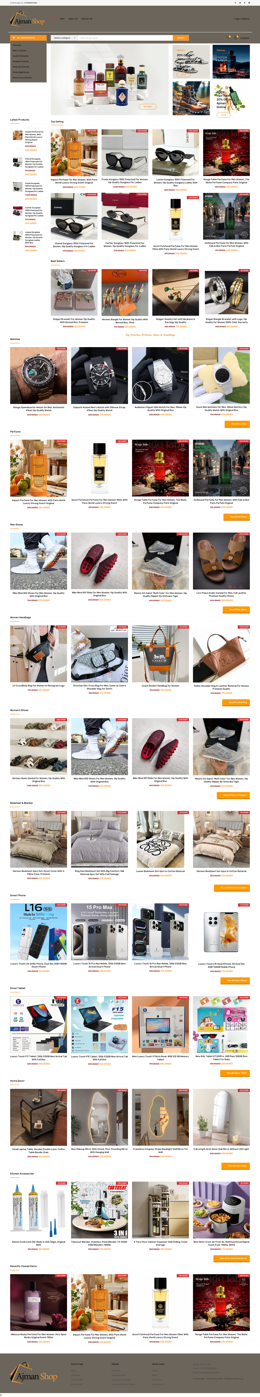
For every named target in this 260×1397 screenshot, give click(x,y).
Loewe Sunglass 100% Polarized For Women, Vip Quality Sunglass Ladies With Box (34, 237)
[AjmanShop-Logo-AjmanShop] (35, 1373)
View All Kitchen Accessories (233, 1258)
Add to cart (67, 176)
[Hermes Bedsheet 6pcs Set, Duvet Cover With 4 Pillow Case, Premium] (38, 813)
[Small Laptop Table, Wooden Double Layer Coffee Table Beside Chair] (38, 1091)
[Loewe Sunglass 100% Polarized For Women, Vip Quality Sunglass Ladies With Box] (17, 235)
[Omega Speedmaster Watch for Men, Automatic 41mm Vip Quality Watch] (38, 349)
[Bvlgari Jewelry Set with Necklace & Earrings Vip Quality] (175, 292)
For (232, 59)
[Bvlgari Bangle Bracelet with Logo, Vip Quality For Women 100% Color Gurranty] (226, 292)
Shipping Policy (119, 1375)
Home (53, 19)
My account (76, 1384)
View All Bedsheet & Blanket (234, 888)
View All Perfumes (238, 517)
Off (225, 55)
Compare (84, 176)
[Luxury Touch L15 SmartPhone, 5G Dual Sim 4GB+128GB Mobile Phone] (221, 905)
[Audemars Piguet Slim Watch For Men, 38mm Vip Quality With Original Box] (160, 349)
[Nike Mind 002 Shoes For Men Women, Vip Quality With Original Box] (38, 534)
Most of (182, 63)
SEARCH (180, 38)
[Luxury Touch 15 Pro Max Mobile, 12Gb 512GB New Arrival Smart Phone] (99, 905)
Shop (62, 19)
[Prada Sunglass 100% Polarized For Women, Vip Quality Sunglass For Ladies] (17, 187)
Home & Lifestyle (21, 67)
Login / (237, 19)
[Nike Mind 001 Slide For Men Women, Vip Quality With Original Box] (99, 534)
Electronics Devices (22, 78)
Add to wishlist (89, 176)
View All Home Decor (237, 1166)
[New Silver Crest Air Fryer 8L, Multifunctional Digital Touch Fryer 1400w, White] (221, 1183)
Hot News (116, 1371)
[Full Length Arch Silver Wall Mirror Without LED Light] (221, 1091)
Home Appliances (21, 72)
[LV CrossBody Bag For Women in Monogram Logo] (38, 627)
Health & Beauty (21, 56)
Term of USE (77, 1380)
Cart (73, 1371)
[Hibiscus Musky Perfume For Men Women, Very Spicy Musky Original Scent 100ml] (38, 1276)
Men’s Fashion (19, 51)
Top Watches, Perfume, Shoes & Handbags (150, 334)
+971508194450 (30, 3)
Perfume (223, 59)
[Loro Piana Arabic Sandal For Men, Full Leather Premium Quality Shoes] (221, 534)
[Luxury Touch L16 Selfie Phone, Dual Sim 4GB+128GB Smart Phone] (38, 905)
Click (183, 75)
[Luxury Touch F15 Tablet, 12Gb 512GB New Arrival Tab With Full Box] (99, 998)
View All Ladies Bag (238, 702)
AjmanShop (186, 59)
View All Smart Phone (237, 980)
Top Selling (57, 121)
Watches (17, 45)
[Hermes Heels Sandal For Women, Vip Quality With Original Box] (38, 720)
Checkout (75, 1375)
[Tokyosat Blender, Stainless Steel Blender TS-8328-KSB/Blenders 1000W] (99, 1183)
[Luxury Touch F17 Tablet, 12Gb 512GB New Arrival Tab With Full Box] (38, 998)
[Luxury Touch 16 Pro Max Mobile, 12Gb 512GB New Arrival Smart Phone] (160, 905)
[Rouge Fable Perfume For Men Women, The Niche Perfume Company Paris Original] (226, 152)
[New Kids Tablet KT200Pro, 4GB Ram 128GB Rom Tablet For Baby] (221, 998)
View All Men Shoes (238, 609)
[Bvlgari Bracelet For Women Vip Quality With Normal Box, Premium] (74, 292)
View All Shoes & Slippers (235, 795)
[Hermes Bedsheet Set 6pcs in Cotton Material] (221, 813)
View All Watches (239, 424)
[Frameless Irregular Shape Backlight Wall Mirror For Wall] (160, 1091)
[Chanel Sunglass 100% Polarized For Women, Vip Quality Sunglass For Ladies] (17, 162)
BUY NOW (105, 65)
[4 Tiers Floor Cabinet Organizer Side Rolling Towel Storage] (160, 1183)
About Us (73, 19)
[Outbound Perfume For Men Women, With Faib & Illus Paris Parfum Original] (226, 216)
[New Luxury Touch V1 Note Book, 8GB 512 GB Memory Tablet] (160, 998)
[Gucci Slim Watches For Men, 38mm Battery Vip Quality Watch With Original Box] (221, 349)
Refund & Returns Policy (123, 1384)
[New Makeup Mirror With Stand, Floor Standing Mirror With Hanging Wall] (99, 1091)
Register (246, 19)
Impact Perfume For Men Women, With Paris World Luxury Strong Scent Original (34, 137)
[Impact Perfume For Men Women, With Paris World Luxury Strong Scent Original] (17, 135)
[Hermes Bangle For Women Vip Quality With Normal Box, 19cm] (125, 292)
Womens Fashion (21, 61)
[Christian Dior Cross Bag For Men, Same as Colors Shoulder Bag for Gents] (99, 627)
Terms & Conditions (121, 1380)
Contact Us (86, 19)
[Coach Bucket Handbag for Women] (160, 627)
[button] (235, 38)
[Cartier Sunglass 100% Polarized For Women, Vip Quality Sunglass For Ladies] (17, 211)
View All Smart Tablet (237, 1073)
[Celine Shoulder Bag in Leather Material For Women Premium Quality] (221, 627)
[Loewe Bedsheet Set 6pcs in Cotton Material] (160, 813)
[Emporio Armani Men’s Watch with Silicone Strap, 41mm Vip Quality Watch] (99, 349)
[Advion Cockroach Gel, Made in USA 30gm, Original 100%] (38, 1183)
